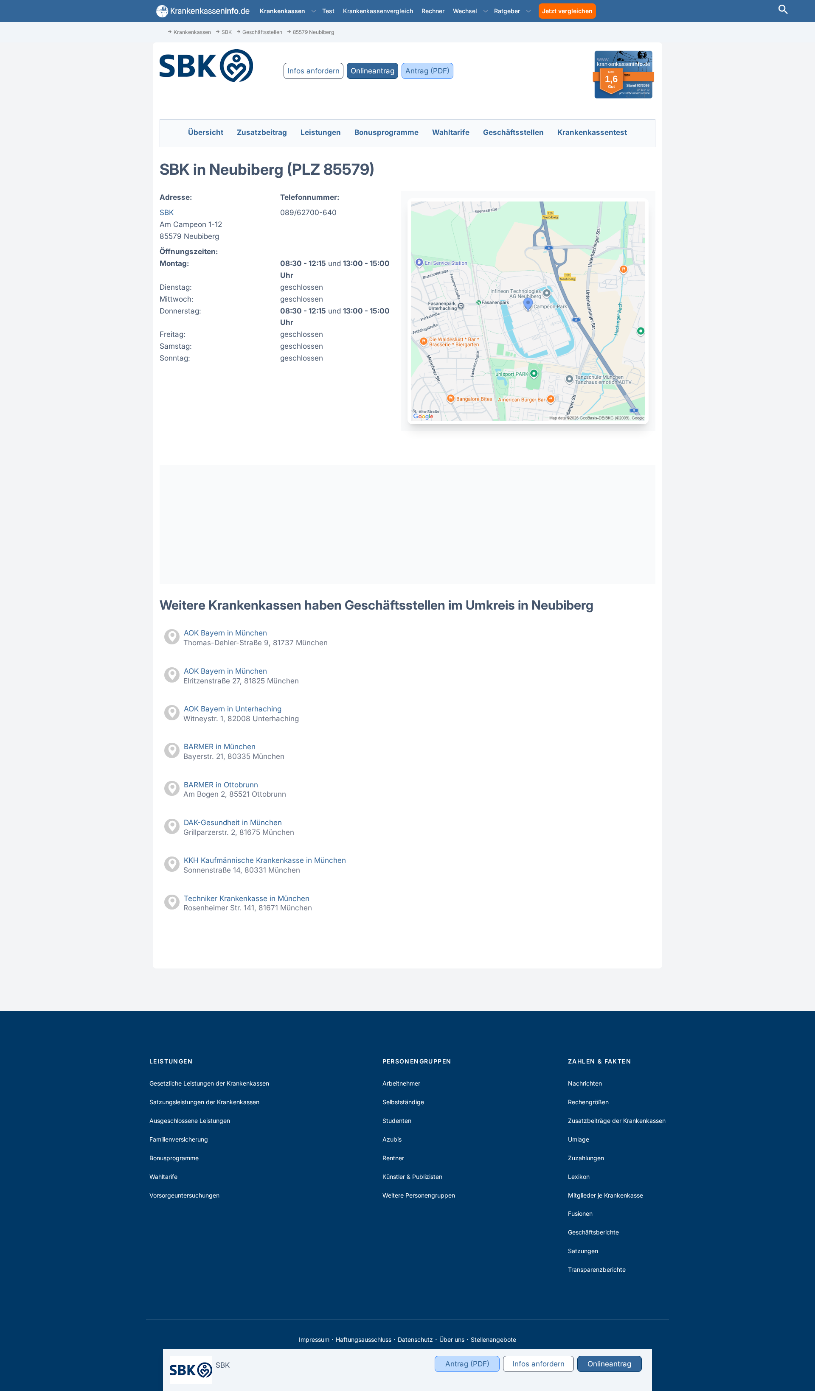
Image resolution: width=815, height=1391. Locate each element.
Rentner (393, 1157)
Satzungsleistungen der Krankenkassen (204, 1102)
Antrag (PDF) (427, 70)
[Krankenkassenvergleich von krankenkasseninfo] (201, 11)
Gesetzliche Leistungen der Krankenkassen (209, 1083)
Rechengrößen (588, 1102)
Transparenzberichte (597, 1269)
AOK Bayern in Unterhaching (232, 708)
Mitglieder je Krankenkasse (605, 1195)
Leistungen (171, 1061)
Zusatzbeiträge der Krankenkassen (617, 1120)
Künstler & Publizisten (412, 1176)
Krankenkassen (282, 10)
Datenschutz (415, 1339)
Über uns (451, 1339)
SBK (167, 212)
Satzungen (583, 1250)
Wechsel (465, 10)
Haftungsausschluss (363, 1339)
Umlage (578, 1139)
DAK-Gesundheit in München (233, 822)
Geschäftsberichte (593, 1232)
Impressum (314, 1339)
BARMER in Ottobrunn (221, 784)
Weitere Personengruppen (418, 1195)
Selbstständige (403, 1102)
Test (328, 10)
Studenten (396, 1120)
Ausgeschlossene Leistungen (189, 1120)
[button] (313, 11)
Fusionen (580, 1213)
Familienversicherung (178, 1139)
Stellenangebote (493, 1339)
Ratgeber (507, 10)
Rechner (433, 10)
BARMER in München (220, 746)
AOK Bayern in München (225, 632)
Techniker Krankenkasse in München (246, 898)
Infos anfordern (313, 70)
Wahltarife (163, 1176)
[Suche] (783, 10)
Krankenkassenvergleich (378, 10)
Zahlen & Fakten (599, 1061)
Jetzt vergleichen (567, 10)
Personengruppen (417, 1061)
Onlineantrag (372, 70)
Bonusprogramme (174, 1157)
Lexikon (579, 1176)
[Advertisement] (407, 524)
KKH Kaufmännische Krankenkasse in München (265, 860)
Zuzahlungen (586, 1157)
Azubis (392, 1139)
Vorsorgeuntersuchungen (184, 1195)
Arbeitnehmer (401, 1083)
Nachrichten (585, 1083)
